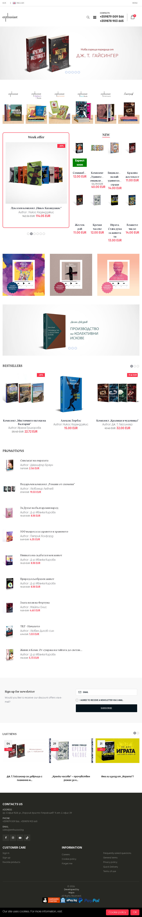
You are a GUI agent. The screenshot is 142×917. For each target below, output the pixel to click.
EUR (4, 3)
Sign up (6, 857)
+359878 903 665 (29, 821)
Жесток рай (80, 227)
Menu (134, 3)
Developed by (71, 889)
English (20, 3)
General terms (110, 857)
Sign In (6, 853)
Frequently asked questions (117, 853)
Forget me (67, 863)
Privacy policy (110, 862)
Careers (66, 854)
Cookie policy (69, 859)
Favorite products (11, 862)
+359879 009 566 (11, 821)
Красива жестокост (132, 175)
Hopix (71, 892)
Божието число (132, 227)
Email (85, 692)
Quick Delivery (110, 866)
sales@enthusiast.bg (13, 829)
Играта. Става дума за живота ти (115, 231)
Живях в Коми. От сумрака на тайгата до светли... (51, 650)
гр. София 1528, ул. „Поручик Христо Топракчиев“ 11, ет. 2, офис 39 (37, 812)
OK (135, 912)
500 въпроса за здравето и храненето (44, 532)
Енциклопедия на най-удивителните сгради (117, 179)
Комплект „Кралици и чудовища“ (117, 421)
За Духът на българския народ (39, 508)
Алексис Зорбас (71, 421)
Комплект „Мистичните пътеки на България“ (24, 422)
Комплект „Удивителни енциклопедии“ (100, 177)
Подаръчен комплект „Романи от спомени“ (47, 484)
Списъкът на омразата (34, 460)
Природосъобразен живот (37, 579)
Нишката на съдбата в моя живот (41, 555)
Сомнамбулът (81, 173)
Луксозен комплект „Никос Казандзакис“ (36, 208)
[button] (88, 17)
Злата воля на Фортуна (35, 603)
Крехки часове (97, 227)
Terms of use (109, 871)
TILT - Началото (30, 626)
